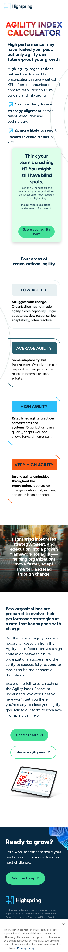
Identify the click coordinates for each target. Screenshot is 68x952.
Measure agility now (31, 752)
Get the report (27, 735)
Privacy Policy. (26, 948)
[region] (34, 935)
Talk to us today (23, 878)
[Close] (63, 924)
